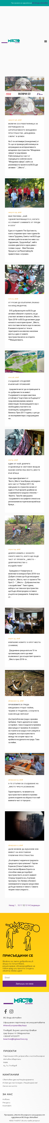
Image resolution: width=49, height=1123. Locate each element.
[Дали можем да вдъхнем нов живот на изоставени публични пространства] (24, 826)
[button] (45, 41)
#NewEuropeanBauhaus (15, 1025)
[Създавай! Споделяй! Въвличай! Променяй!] (24, 362)
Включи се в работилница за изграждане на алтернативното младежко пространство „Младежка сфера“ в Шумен (23, 130)
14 (29, 905)
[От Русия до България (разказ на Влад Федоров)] (24, 279)
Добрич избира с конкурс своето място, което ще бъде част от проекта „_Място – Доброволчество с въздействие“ (23, 559)
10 (19, 905)
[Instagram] (11, 1011)
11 (21, 905)
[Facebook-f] (5, 1011)
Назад (11, 905)
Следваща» (35, 905)
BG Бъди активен (40, 3)
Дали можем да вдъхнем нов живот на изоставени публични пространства (23, 852)
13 (26, 905)
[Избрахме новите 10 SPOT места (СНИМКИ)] (24, 621)
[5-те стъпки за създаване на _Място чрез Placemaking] (24, 764)
